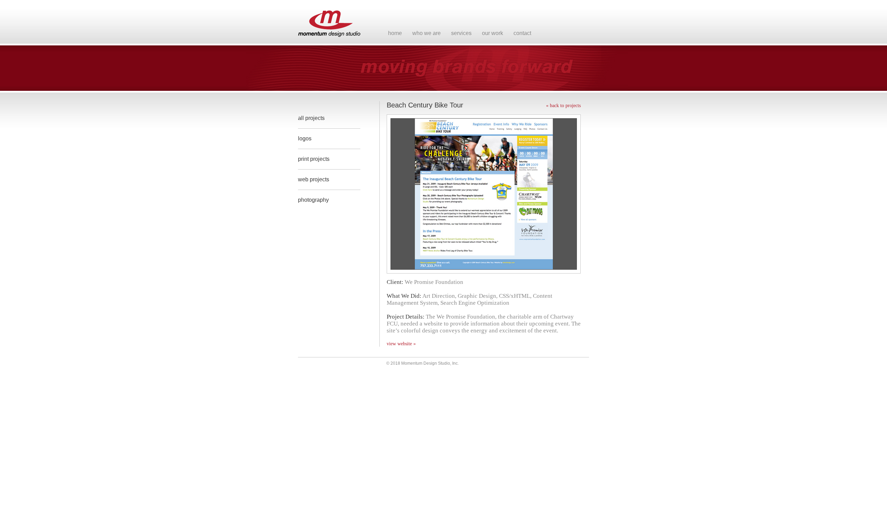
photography (313, 200)
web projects (313, 179)
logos (304, 138)
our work (492, 33)
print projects (314, 159)
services (461, 33)
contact (522, 33)
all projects (311, 118)
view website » (401, 343)
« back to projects (563, 105)
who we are (426, 33)
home (395, 33)
